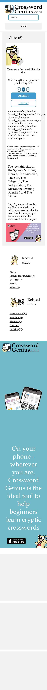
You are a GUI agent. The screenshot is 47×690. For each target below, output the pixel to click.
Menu (24, 26)
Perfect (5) (15, 325)
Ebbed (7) (15, 287)
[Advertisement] (23, 577)
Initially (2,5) (16, 329)
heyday (24, 103)
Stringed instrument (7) (22, 275)
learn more (14, 216)
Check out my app (24, 213)
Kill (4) (13, 271)
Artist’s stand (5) (18, 313)
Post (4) (13, 283)
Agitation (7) (16, 317)
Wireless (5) (16, 321)
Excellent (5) (16, 279)
